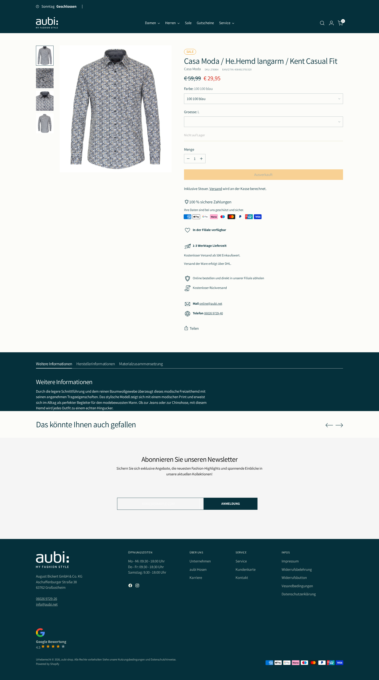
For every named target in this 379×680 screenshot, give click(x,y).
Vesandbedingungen (297, 585)
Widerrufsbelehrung (297, 569)
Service (241, 561)
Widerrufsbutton (294, 577)
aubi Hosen (198, 569)
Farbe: (198, 88)
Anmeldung (230, 503)
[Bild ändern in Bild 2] (45, 78)
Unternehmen (200, 561)
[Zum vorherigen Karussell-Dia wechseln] (329, 425)
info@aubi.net (47, 604)
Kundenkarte (246, 569)
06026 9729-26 (46, 598)
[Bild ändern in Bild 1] (45, 56)
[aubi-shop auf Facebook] (130, 586)
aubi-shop (67, 659)
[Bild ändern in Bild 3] (45, 101)
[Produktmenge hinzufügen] (201, 158)
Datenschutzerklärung (299, 594)
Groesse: (191, 111)
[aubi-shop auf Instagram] (137, 586)
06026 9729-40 (213, 313)
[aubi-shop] (47, 23)
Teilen (194, 328)
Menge (189, 149)
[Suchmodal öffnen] (322, 23)
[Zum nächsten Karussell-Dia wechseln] (339, 425)
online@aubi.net (210, 303)
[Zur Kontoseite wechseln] (331, 23)
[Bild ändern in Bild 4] (45, 123)
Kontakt (242, 577)
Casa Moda (192, 68)
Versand (215, 188)
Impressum (290, 561)
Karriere (196, 577)
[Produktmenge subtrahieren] (188, 158)
